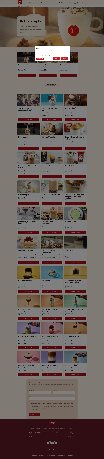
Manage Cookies (40, 58)
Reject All (56, 58)
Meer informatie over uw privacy (49, 55)
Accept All (65, 58)
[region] (52, 53)
